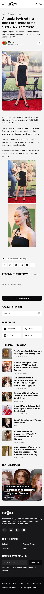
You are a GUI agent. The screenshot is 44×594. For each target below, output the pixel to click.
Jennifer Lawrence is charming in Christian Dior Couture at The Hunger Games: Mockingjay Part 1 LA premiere (27, 382)
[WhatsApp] (21, 265)
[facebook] (4, 530)
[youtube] (23, 530)
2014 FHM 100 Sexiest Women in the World (27, 421)
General (5, 548)
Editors (14, 583)
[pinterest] (17, 530)
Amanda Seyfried (14, 14)
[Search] (40, 4)
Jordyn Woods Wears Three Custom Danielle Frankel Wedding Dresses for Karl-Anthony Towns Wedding (27, 451)
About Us (6, 583)
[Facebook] (10, 265)
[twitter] (11, 530)
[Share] (39, 43)
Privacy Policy (24, 583)
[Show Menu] (3, 4)
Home (4, 14)
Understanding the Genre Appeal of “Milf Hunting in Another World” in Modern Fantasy (26, 366)
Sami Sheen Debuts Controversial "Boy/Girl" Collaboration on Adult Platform (25, 435)
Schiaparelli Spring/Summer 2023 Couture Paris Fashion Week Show (27, 395)
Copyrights (36, 583)
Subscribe (35, 562)
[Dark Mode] (36, 4)
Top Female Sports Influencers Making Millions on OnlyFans (28, 352)
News (25, 548)
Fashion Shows (29, 544)
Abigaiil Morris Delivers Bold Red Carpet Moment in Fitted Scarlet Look (27, 408)
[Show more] (32, 265)
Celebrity (23, 259)
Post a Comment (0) (22, 298)
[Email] (27, 265)
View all (35, 274)
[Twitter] (16, 265)
